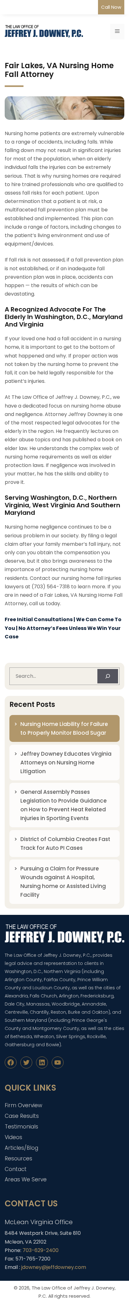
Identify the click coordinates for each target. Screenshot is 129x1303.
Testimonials (21, 1126)
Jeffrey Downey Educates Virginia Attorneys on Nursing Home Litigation (65, 762)
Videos (13, 1137)
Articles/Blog (21, 1148)
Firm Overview (23, 1105)
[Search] (107, 676)
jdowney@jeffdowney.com (53, 1267)
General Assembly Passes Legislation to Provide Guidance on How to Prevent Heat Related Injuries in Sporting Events (63, 805)
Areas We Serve (26, 1179)
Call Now (111, 7)
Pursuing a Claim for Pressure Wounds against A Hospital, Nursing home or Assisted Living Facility (63, 882)
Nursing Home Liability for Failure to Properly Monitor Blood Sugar (64, 728)
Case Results (22, 1116)
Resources (18, 1158)
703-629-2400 (41, 1250)
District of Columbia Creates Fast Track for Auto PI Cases (65, 843)
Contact (16, 1169)
